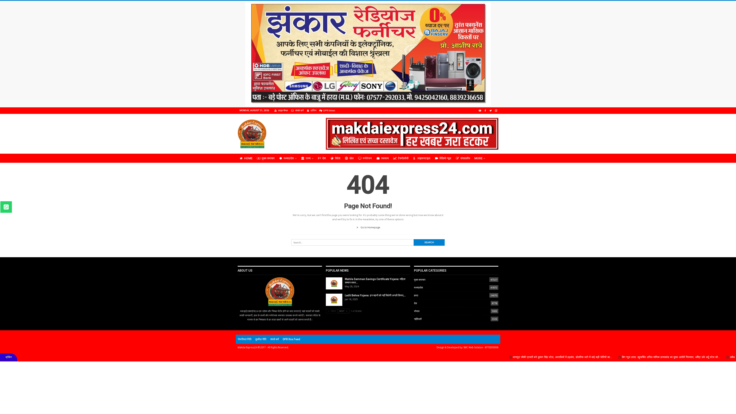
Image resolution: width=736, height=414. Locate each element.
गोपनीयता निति (244, 339)
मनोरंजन (367, 158)
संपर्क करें (299, 110)
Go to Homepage (370, 227)
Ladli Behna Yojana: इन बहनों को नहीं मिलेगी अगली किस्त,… (375, 295)
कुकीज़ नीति (260, 339)
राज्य (308, 158)
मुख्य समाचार (268, 158)
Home (248, 158)
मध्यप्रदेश (289, 158)
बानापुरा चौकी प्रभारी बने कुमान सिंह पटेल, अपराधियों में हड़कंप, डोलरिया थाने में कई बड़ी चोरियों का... (504, 357)
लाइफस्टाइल (423, 158)
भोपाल (417, 311)
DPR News (329, 110)
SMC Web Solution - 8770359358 (480, 347)
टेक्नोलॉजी (403, 158)
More (478, 158)
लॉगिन (313, 110)
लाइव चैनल (283, 110)
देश (324, 158)
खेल (351, 158)
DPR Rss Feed (291, 339)
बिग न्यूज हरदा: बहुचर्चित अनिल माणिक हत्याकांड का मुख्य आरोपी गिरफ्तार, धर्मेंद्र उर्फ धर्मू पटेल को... (613, 357)
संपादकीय (465, 158)
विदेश (337, 158)
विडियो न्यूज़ (445, 158)
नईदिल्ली (418, 319)
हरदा (416, 295)
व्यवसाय (385, 158)
